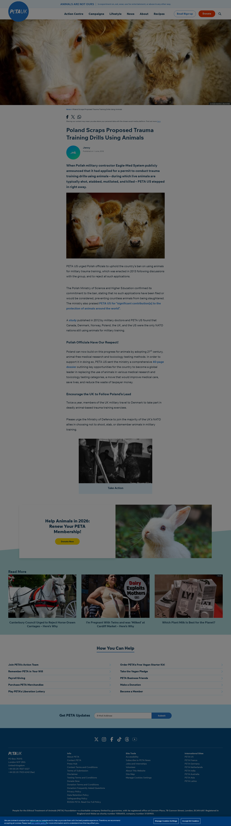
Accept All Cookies (190, 821)
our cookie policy (38, 823)
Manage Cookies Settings (166, 821)
